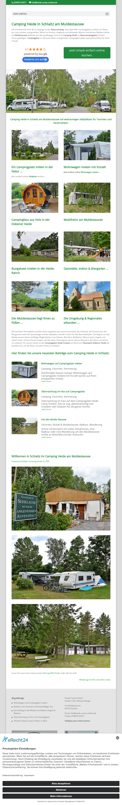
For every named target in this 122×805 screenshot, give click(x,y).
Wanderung (95, 424)
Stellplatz (33, 176)
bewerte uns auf (34, 59)
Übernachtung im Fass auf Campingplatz (63, 391)
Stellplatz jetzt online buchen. (77, 720)
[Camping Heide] (61, 529)
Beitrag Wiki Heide (51, 673)
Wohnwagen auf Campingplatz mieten (61, 363)
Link (74, 673)
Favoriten (57, 368)
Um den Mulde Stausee (53, 419)
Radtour (83, 424)
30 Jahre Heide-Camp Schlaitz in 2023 (30, 720)
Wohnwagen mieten (89, 172)
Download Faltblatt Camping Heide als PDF (30, 461)
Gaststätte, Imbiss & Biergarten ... (86, 268)
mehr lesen (46, 381)
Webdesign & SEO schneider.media (94, 679)
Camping (46, 368)
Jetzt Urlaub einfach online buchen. (87, 52)
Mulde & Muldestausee (65, 424)
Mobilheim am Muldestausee (83, 220)
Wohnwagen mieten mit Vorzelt (85, 167)
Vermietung (70, 368)
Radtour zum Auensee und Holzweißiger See (33, 706)
